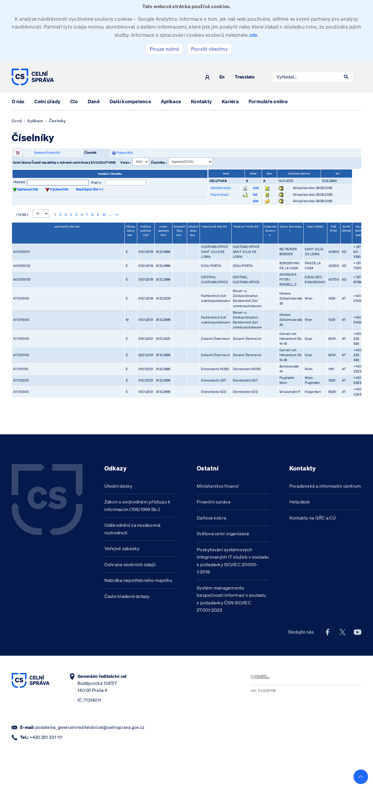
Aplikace (171, 101)
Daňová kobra (211, 518)
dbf (255, 201)
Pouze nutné (164, 49)
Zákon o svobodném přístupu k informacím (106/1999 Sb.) (137, 505)
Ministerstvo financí (218, 486)
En (222, 77)
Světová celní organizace (223, 533)
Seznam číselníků (47, 153)
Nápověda (124, 153)
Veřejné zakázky (122, 548)
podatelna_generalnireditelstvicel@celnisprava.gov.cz (90, 727)
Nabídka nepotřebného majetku (138, 580)
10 (104, 215)
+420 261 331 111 (46, 737)
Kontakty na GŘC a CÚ (312, 518)
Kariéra (230, 101)
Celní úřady (47, 101)
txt (255, 195)
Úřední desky (118, 486)
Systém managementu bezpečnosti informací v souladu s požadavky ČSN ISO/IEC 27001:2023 (231, 599)
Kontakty (201, 101)
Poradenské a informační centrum (325, 486)
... (110, 215)
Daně (94, 101)
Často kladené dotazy (127, 596)
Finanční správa (213, 501)
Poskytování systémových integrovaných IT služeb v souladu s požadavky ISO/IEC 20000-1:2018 (233, 560)
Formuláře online (268, 101)
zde (253, 35)
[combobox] (306, 77)
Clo (74, 101)
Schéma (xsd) (221, 188)
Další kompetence (130, 101)
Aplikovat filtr (27, 189)
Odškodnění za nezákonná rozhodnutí (132, 529)
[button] (346, 77)
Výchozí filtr (59, 189)
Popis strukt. (220, 195)
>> (117, 215)
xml (256, 188)
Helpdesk (299, 501)
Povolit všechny (209, 49)
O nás (18, 101)
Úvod (17, 120)
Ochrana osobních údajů (130, 564)
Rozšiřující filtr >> (89, 189)
